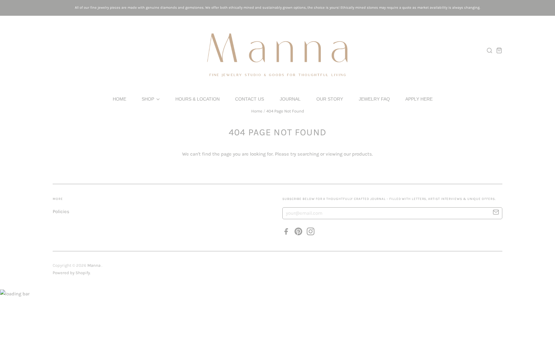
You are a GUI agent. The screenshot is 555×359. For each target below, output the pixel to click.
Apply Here (419, 99)
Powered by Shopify (71, 272)
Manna (94, 265)
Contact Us (249, 99)
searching (308, 154)
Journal (290, 99)
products (362, 154)
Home (119, 99)
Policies (61, 211)
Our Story (329, 99)
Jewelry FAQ (374, 99)
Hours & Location (197, 99)
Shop (148, 99)
